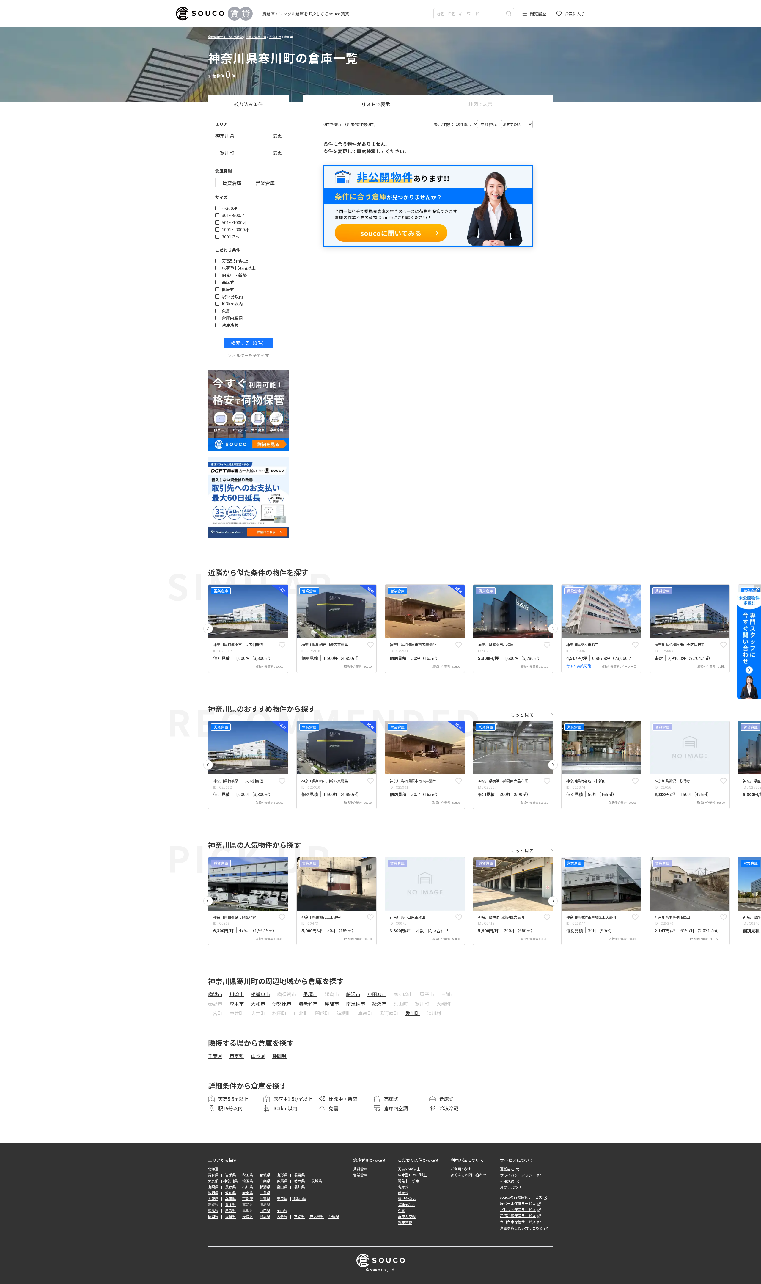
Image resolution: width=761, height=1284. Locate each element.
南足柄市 (355, 1003)
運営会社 (507, 1169)
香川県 (230, 1204)
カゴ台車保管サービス (518, 1221)
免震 (226, 311)
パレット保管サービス (518, 1209)
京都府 (247, 1198)
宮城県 (265, 1174)
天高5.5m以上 (235, 261)
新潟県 (265, 1186)
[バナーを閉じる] (757, 588)
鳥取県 (230, 1210)
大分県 (282, 1216)
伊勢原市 (281, 1003)
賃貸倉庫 (231, 182)
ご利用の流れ (461, 1169)
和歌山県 (299, 1198)
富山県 (282, 1186)
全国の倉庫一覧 (256, 36)
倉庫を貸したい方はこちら (521, 1228)
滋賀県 (265, 1198)
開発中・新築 (234, 275)
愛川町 (412, 1013)
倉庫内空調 (232, 318)
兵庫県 (230, 1198)
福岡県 (213, 1216)
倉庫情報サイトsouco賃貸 (225, 36)
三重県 (265, 1192)
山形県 (282, 1174)
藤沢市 (353, 994)
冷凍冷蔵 (230, 325)
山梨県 (258, 1055)
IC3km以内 (232, 304)
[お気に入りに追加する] (282, 644)
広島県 (213, 1210)
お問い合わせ (510, 1187)
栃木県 (299, 1180)
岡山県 (282, 1210)
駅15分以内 (232, 296)
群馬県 (282, 1180)
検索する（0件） (249, 342)
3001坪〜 (231, 237)
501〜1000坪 (234, 222)
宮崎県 (299, 1216)
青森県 (213, 1174)
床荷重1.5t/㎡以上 (239, 268)
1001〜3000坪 (235, 230)
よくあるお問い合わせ (468, 1174)
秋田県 (247, 1174)
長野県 (230, 1186)
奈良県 (282, 1198)
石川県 (247, 1186)
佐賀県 (230, 1216)
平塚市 (310, 994)
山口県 (265, 1210)
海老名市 (307, 1003)
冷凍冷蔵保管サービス (518, 1215)
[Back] (208, 628)
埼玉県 (247, 1180)
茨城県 (316, 1180)
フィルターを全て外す (248, 355)
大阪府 (213, 1198)
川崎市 (236, 994)
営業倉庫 (265, 182)
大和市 (258, 1003)
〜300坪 (229, 208)
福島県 (299, 1174)
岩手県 (230, 1174)
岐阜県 (247, 1192)
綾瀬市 (379, 1003)
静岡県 (279, 1055)
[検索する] (509, 13)
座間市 (332, 1003)
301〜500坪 (233, 215)
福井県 (299, 1186)
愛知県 (230, 1192)
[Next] (553, 628)
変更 (277, 136)
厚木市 (236, 1003)
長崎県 (247, 1216)
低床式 (228, 289)
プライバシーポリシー (518, 1175)
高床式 (228, 282)
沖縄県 (333, 1216)
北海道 (213, 1169)
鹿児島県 (316, 1216)
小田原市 (376, 994)
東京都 (236, 1055)
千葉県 (215, 1055)
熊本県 (265, 1216)
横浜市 (215, 994)
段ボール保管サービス (518, 1203)
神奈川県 (275, 36)
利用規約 (507, 1181)
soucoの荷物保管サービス (521, 1197)
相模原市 (260, 994)
